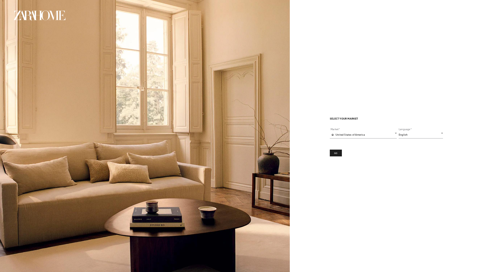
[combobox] (364, 134)
